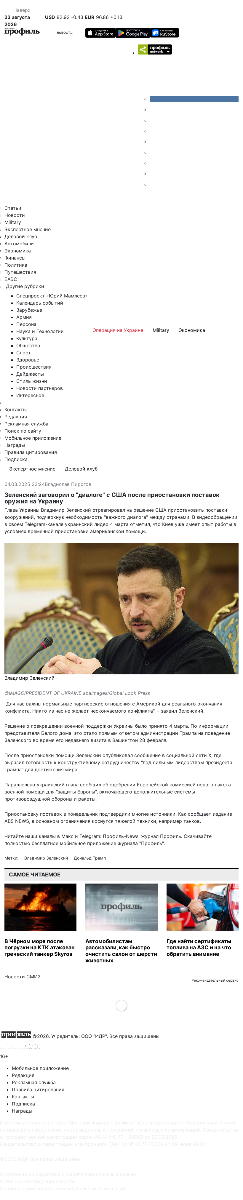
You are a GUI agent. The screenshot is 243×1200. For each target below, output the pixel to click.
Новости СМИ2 (22, 977)
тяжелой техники (135, 821)
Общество (28, 345)
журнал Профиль (161, 836)
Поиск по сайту (22, 431)
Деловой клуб (20, 236)
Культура (26, 338)
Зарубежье (29, 310)
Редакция (15, 417)
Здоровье (27, 360)
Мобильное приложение (32, 438)
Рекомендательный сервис (215, 980)
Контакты (15, 409)
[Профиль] (22, 32)
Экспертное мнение (27, 229)
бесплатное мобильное (59, 843)
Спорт (23, 353)
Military (12, 222)
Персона (26, 324)
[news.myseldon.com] (154, 142)
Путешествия (20, 272)
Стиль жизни (31, 381)
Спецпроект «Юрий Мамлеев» (52, 296)
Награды (14, 445)
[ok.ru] (154, 110)
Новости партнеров (39, 388)
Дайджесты (30, 374)
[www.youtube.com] (154, 120)
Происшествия (34, 367)
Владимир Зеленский (46, 857)
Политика (15, 265)
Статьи (12, 208)
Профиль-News (120, 836)
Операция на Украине (117, 330)
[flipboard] (154, 184)
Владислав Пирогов (68, 484)
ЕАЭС (10, 279)
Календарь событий (39, 303)
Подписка (16, 459)
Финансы (14, 258)
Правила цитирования (30, 452)
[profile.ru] (154, 174)
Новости (65, 32)
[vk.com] (194, 99)
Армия (24, 317)
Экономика (17, 251)
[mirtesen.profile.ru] (154, 131)
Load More (121, 1005)
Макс (67, 836)
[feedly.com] (154, 163)
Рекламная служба (26, 424)
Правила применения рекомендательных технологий (62, 1188)
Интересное (30, 395)
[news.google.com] (154, 152)
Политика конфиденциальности (37, 1181)
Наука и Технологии (40, 331)
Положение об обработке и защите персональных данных (68, 1174)
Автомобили (19, 244)
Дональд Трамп (90, 857)
